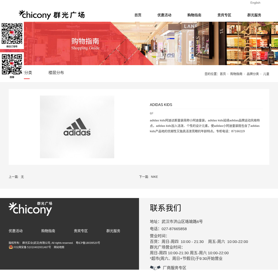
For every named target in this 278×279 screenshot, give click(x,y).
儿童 (266, 74)
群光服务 (254, 15)
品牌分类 (24, 73)
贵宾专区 (224, 15)
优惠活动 (164, 15)
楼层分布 (56, 73)
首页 (137, 15)
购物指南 (194, 15)
